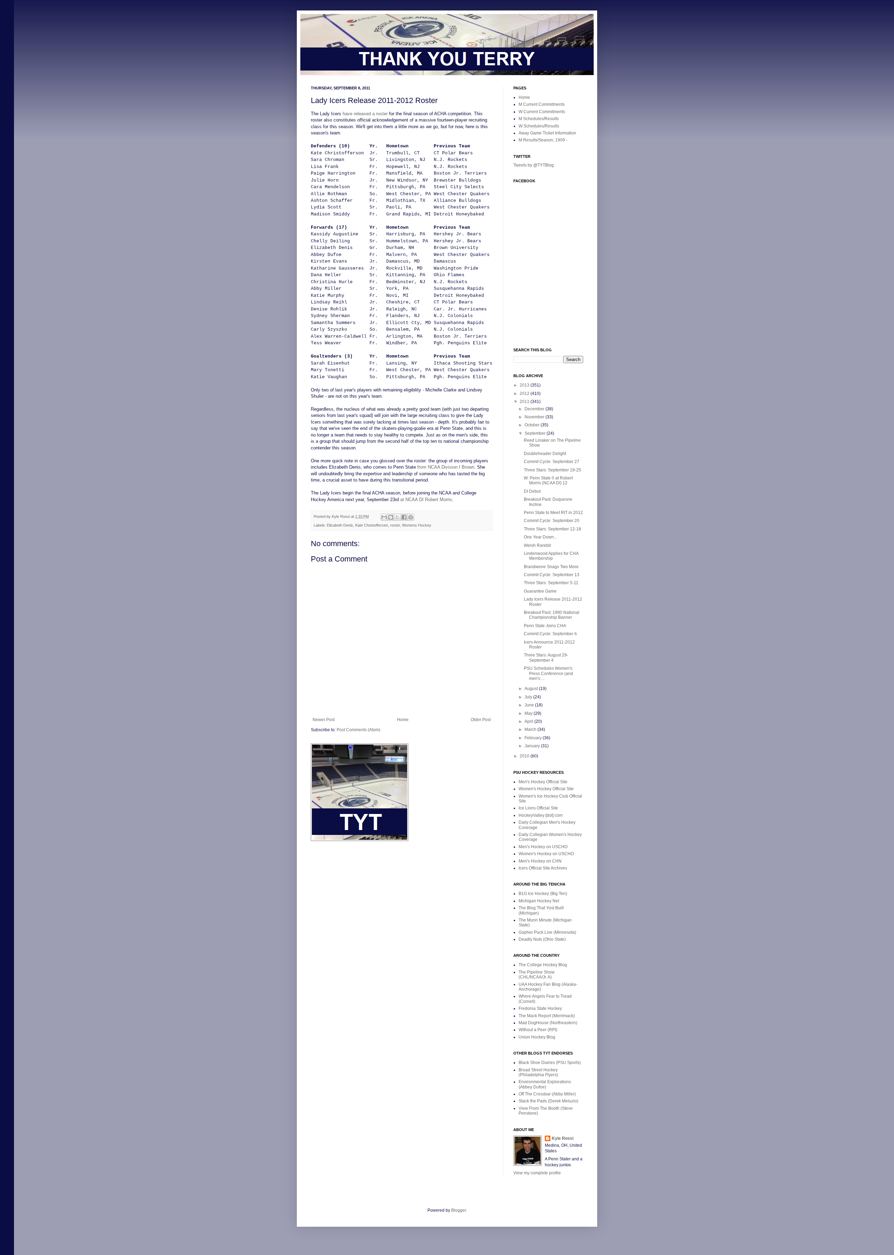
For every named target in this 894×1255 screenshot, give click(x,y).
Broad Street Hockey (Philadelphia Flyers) (538, 1072)
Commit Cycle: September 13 (551, 574)
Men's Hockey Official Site (543, 781)
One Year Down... (540, 537)
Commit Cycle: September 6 (550, 633)
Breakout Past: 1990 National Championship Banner (551, 615)
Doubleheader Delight (545, 453)
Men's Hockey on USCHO (543, 846)
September (536, 433)
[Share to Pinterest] (410, 517)
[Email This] (384, 517)
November (535, 416)
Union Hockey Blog (537, 1037)
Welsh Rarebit (537, 545)
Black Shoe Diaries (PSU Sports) (550, 1062)
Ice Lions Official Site (538, 808)
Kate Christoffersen (371, 525)
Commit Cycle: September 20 (551, 520)
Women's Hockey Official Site (546, 788)
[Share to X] (397, 517)
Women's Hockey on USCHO (546, 853)
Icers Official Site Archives (543, 868)
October (533, 425)
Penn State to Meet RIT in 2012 (553, 512)
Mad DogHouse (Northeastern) (548, 1022)
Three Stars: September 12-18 (552, 529)
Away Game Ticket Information (547, 133)
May (529, 713)
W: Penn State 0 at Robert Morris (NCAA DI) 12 (548, 480)
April (529, 721)
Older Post (481, 719)
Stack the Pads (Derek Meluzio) (548, 1101)
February (534, 737)
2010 (525, 756)
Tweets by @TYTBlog (533, 165)
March (531, 729)
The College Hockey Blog (543, 964)
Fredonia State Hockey (540, 1008)
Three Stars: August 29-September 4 (546, 657)
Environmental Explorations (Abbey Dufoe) (545, 1084)
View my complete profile (537, 1172)
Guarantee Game (540, 591)
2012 (525, 393)
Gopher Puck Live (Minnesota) (547, 932)
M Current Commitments (542, 104)
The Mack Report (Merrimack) (547, 1015)
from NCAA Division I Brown (445, 467)
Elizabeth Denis (340, 525)
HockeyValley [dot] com (541, 815)
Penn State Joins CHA (545, 625)
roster (395, 525)
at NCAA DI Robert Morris (426, 499)
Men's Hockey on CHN (540, 861)
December (535, 408)
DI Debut (532, 491)
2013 (525, 385)
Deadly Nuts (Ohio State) (542, 939)
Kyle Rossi (562, 1138)
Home (403, 719)
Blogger (458, 1210)
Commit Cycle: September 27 (551, 461)
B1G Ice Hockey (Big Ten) (543, 893)
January (533, 745)
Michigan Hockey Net (539, 900)
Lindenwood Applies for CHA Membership (551, 556)
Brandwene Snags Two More (551, 566)
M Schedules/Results (539, 118)
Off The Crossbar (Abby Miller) (547, 1094)
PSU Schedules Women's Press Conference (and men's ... (548, 673)
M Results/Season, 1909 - (543, 140)
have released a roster (365, 113)
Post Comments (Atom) (358, 729)
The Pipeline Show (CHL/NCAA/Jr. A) (537, 974)
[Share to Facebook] (404, 517)
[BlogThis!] (390, 517)
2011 (525, 401)
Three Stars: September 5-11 (551, 582)
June (530, 705)
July (529, 697)
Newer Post (324, 719)
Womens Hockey (416, 525)
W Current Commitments (542, 111)
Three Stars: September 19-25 (552, 470)
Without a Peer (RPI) (538, 1029)
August (532, 688)
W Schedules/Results (539, 126)
